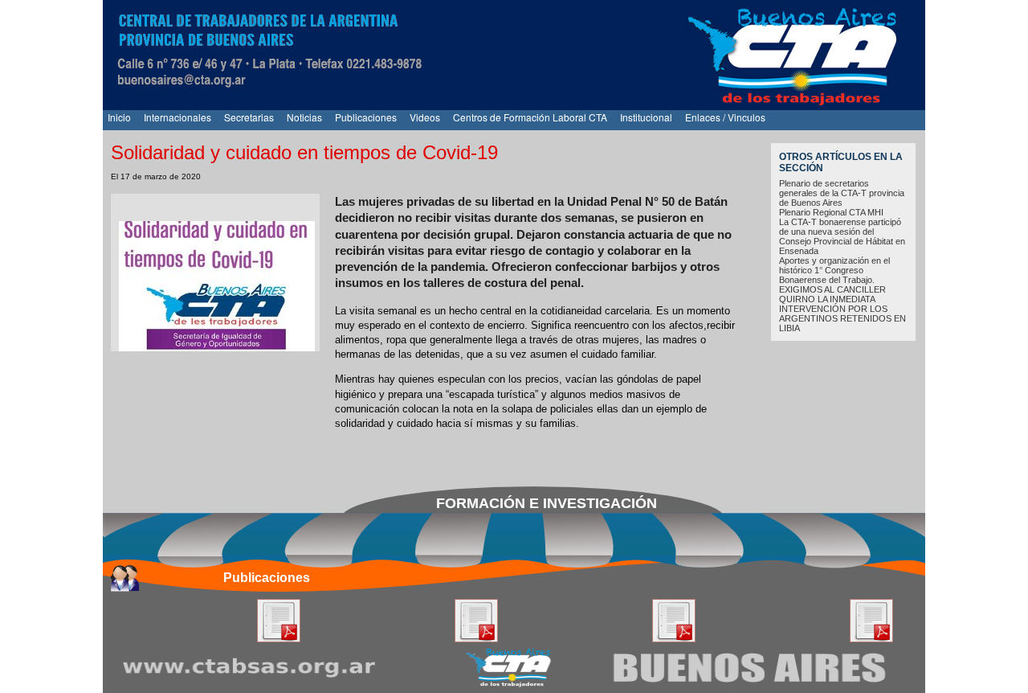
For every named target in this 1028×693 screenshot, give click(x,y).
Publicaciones (366, 117)
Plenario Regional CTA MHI (831, 212)
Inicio (119, 117)
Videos (425, 117)
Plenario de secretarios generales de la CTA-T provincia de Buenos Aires (841, 192)
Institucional (646, 117)
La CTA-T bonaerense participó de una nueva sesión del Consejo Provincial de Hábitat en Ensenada (842, 236)
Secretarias (249, 117)
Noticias (304, 117)
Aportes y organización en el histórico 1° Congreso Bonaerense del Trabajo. (834, 270)
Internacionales (177, 117)
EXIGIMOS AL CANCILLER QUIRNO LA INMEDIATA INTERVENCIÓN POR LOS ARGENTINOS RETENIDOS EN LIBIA (842, 309)
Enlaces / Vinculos (725, 117)
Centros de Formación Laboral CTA (530, 117)
